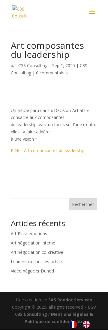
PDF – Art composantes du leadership (48, 150)
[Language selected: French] (83, 324)
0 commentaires (52, 73)
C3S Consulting (32, 65)
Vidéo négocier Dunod (32, 271)
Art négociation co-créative (37, 252)
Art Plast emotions (29, 233)
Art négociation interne (33, 243)
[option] (88, 324)
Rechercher (83, 204)
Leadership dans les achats (37, 261)
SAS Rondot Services (70, 300)
